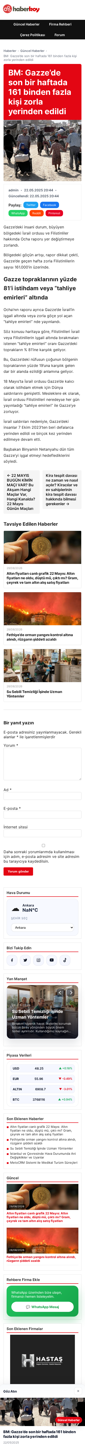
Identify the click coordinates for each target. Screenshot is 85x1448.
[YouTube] (51, 960)
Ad (8, 789)
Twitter (30, 205)
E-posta (12, 808)
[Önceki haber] (61, 993)
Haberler (10, 51)
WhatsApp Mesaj (42, 1307)
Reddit (36, 213)
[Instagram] (38, 960)
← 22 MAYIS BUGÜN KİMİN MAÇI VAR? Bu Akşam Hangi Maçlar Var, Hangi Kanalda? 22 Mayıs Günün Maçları (21, 492)
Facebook (49, 205)
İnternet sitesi (16, 827)
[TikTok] (65, 960)
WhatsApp (18, 213)
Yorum (11, 745)
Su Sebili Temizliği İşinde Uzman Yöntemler (41, 1148)
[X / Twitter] (25, 960)
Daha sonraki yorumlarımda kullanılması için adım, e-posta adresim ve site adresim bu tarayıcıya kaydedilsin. (41, 856)
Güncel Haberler (26, 24)
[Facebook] (12, 960)
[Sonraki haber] (71, 993)
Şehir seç (19, 918)
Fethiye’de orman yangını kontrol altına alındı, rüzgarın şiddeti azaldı (43, 1141)
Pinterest (54, 213)
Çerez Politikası (32, 35)
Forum (60, 35)
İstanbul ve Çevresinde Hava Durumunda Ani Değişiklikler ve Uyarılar (43, 1155)
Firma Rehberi (60, 24)
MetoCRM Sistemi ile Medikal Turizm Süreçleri (43, 1162)
